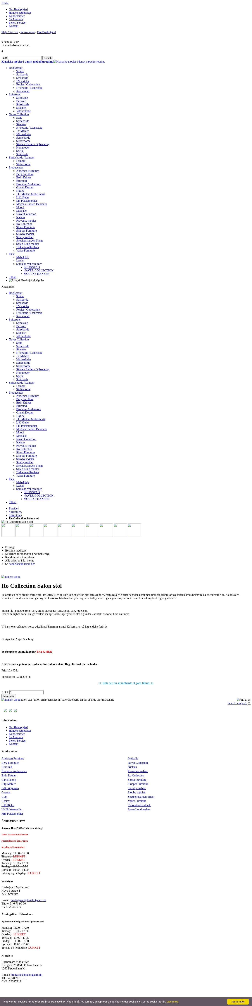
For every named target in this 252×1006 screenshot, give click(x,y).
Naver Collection (138, 762)
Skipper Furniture (138, 783)
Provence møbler (138, 771)
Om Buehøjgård (18, 9)
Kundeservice (17, 16)
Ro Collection (136, 775)
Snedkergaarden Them (141, 796)
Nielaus (132, 767)
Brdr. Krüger (8, 775)
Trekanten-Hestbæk (139, 805)
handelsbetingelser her (22, 563)
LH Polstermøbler (11, 809)
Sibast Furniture (137, 779)
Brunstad (6, 767)
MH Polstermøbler (12, 813)
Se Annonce (16, 19)
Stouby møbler (136, 792)
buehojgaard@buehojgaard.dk (28, 900)
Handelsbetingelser (20, 12)
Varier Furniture (137, 800)
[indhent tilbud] (10, 576)
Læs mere (172, 1001)
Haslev (5, 800)
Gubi (4, 796)
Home (5, 3)
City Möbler (8, 783)
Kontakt (13, 25)
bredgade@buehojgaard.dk (26, 974)
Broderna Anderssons (14, 771)
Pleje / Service (17, 22)
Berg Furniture (10, 762)
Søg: (4, 57)
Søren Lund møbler (139, 809)
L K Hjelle (7, 805)
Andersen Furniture (12, 758)
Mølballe (133, 758)
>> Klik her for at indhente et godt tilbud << (126, 683)
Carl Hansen (8, 779)
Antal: (5, 692)
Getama (6, 792)
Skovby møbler (137, 788)
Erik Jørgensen (10, 788)
